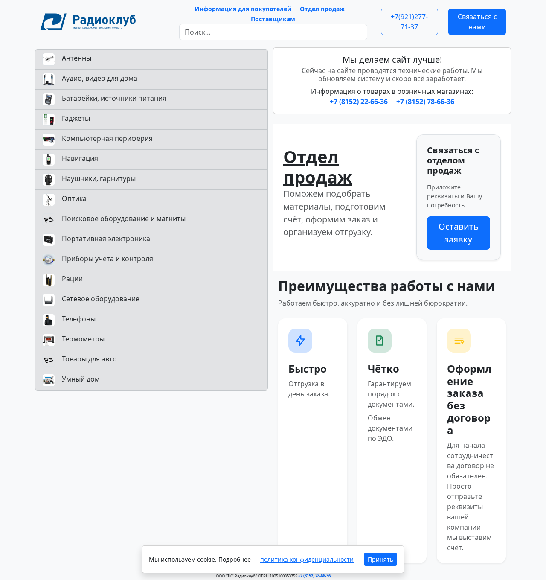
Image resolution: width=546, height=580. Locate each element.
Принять (380, 559)
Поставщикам (273, 19)
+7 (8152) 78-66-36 (425, 101)
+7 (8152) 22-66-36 (359, 101)
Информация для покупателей (243, 9)
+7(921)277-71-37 (409, 22)
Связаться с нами (477, 22)
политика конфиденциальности (307, 559)
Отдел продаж (322, 9)
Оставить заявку (459, 233)
